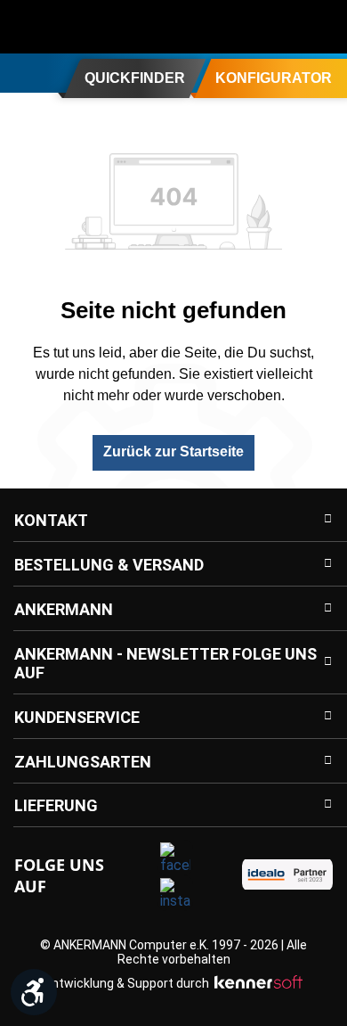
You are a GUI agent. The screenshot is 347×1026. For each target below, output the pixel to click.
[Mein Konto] (251, 27)
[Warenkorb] (322, 27)
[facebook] (175, 857)
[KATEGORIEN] (20, 72)
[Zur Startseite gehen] (84, 27)
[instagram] (175, 893)
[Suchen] (215, 27)
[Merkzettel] (286, 27)
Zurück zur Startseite (173, 451)
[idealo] (287, 874)
